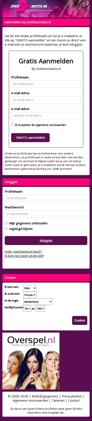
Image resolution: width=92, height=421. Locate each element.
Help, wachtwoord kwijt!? (23, 251)
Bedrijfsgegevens (45, 396)
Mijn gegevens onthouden (27, 223)
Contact (74, 400)
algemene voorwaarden (51, 125)
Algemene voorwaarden (30, 400)
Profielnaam (20, 77)
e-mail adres (20, 93)
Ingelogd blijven (20, 228)
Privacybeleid (72, 396)
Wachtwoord (14, 207)
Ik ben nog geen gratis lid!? (24, 256)
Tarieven (58, 400)
